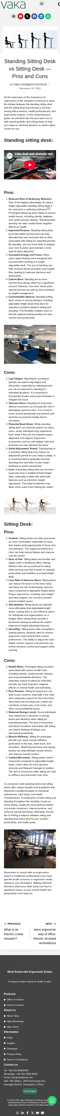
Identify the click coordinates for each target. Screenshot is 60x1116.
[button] (41, 3)
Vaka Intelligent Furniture (30, 84)
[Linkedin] (41, 16)
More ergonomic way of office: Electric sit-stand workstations (45, 933)
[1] (48, 208)
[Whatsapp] (48, 16)
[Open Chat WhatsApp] (52, 1100)
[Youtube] (21, 16)
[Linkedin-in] (22, 1112)
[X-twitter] (27, 16)
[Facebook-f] (27, 1112)
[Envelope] (14, 16)
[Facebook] (34, 16)
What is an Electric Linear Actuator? (13, 931)
